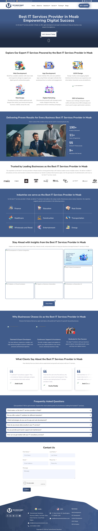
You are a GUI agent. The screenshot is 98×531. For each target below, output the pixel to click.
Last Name (53, 452)
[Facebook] (83, 1)
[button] (49, 410)
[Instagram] (89, 1)
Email (24, 460)
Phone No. (52, 460)
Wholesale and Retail (23, 227)
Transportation (78, 218)
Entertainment (49, 227)
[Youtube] (91, 1)
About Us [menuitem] (39, 6)
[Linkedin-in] (10, 516)
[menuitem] (46, 6)
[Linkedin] (85, 1)
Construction (48, 218)
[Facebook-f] (7, 516)
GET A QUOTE (84, 6)
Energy (74, 227)
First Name (26, 452)
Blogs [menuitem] (67, 6)
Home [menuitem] (33, 6)
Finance (17, 208)
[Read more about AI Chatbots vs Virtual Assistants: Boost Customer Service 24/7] (19, 291)
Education (47, 208)
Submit (26, 489)
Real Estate (76, 208)
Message (25, 468)
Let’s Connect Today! (48, 34)
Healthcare (19, 218)
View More (49, 304)
